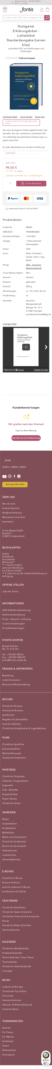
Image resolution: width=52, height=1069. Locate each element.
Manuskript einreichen (13, 517)
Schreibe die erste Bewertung (26, 438)
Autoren (6, 1028)
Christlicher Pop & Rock (14, 991)
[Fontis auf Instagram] (10, 476)
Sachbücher (8, 715)
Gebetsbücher (9, 851)
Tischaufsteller (9, 962)
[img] (6, 58)
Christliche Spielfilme (13, 744)
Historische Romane (12, 711)
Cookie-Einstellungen (13, 624)
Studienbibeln (9, 824)
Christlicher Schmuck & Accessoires (20, 917)
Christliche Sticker (11, 803)
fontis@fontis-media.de (14, 660)
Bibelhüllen (8, 833)
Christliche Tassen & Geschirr (17, 912)
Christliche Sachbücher (14, 842)
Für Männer (8, 1037)
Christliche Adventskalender (16, 966)
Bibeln (5, 819)
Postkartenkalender (12, 953)
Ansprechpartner (11, 508)
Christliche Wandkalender (15, 949)
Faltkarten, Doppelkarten (15, 781)
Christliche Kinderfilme (14, 758)
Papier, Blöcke (9, 799)
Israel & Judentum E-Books (16, 887)
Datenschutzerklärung (13, 615)
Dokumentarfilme (11, 749)
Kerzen (5, 921)
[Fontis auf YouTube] (4, 476)
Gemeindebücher (11, 860)
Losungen (7, 971)
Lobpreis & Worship (12, 987)
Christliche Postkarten (13, 776)
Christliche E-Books (12, 878)
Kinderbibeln (9, 828)
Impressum (8, 522)
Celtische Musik (10, 1009)
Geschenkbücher (11, 930)
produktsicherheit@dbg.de (38, 314)
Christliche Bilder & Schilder (16, 925)
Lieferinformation (11, 680)
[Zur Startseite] (7, 461)
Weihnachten (9, 1050)
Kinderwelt (7, 1041)
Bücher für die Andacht (14, 846)
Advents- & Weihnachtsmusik (17, 1005)
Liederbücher (9, 855)
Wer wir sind (8, 504)
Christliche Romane (12, 706)
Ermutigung (8, 1055)
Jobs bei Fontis (10, 592)
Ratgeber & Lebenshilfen (15, 720)
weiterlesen (11, 153)
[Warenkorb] (47, 9)
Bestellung (7, 676)
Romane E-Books (11, 883)
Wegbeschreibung (11, 513)
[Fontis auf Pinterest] (19, 476)
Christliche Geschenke (13, 908)
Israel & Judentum (11, 724)
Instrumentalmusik (11, 1000)
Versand (20, 171)
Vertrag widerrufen (15, 484)
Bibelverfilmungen (11, 753)
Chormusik (7, 996)
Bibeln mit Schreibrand (14, 837)
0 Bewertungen (27, 58)
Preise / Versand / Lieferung (16, 619)
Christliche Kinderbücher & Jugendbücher (24, 728)
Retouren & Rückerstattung (16, 685)
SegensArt (7, 785)
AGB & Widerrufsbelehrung (16, 610)
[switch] (45, 1063)
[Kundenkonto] (42, 9)
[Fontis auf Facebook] (14, 476)
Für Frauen (7, 1032)
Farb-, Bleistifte (10, 790)
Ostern (5, 1046)
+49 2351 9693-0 (34, 1)
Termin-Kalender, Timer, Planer (18, 958)
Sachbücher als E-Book (14, 892)
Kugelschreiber (10, 794)
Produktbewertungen (13, 628)
